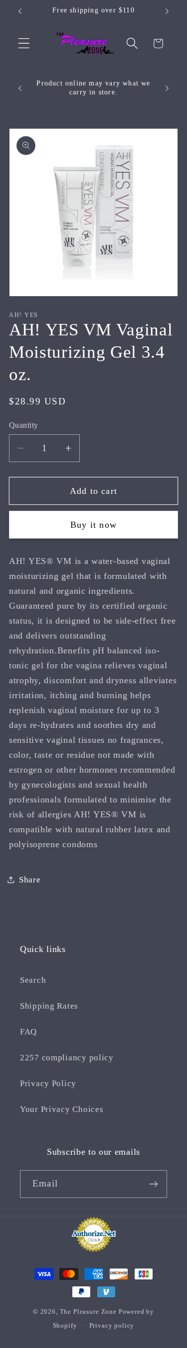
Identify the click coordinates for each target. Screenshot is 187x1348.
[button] (24, 43)
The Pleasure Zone (88, 1311)
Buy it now (93, 525)
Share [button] (30, 879)
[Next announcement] (167, 11)
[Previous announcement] (20, 11)
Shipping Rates (49, 1006)
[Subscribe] (153, 1184)
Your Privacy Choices (61, 1109)
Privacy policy (112, 1325)
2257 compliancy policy (67, 1057)
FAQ (28, 1031)
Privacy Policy (48, 1083)
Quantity (23, 425)
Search (33, 980)
